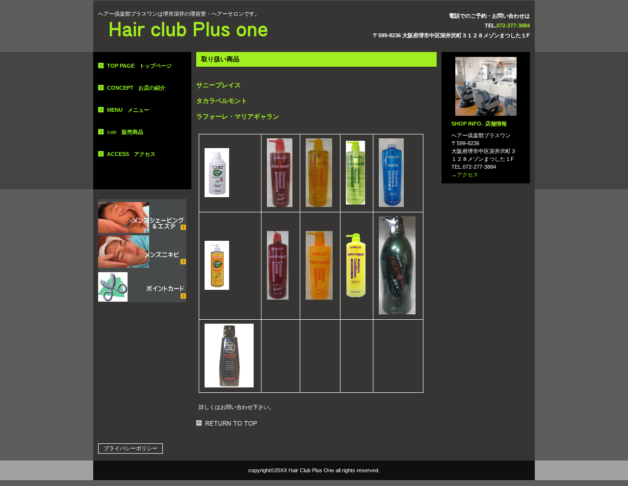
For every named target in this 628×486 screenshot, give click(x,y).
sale (125, 132)
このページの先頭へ (228, 423)
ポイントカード (142, 285)
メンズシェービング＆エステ (142, 216)
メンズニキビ (142, 250)
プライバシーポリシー (130, 448)
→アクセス (464, 175)
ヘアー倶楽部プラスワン (189, 30)
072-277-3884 (513, 25)
